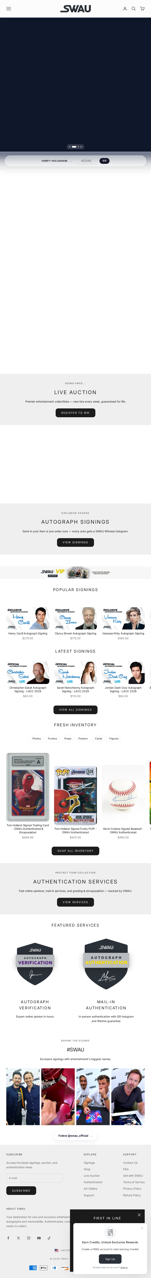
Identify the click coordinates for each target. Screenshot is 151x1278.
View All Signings (75, 709)
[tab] (70, 146)
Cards (98, 738)
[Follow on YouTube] (39, 1238)
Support (89, 1195)
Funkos (52, 738)
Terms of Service (134, 1182)
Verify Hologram (54, 160)
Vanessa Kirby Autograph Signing (123, 633)
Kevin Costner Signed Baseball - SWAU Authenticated (123, 830)
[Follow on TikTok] (49, 1238)
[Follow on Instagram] (29, 1238)
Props (67, 738)
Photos (36, 738)
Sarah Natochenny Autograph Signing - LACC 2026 (75, 689)
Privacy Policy (132, 1188)
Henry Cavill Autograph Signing (27, 633)
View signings (75, 542)
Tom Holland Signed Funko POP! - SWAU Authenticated (75, 830)
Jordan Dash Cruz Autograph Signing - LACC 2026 (123, 689)
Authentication (93, 1182)
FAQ (126, 1169)
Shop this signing (73, 338)
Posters (83, 738)
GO (104, 160)
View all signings (75, 348)
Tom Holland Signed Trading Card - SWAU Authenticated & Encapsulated (28, 829)
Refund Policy (132, 1195)
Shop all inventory (75, 850)
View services (75, 902)
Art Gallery (90, 1188)
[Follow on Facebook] (8, 1238)
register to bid (75, 412)
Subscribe (21, 1190)
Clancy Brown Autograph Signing (75, 633)
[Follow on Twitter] (18, 1238)
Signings (89, 1162)
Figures (114, 738)
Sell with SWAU (133, 1175)
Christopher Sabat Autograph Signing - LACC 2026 (27, 689)
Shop (87, 1169)
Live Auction (92, 1175)
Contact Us (130, 1162)
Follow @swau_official (75, 1135)
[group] (75, 572)
